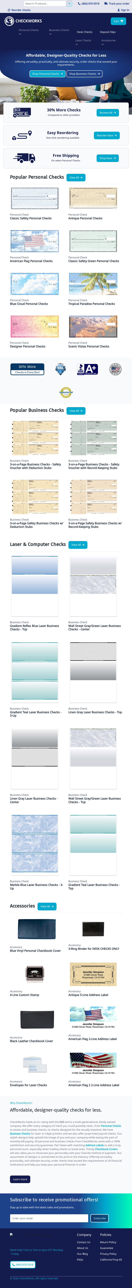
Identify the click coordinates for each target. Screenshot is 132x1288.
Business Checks (20, 1133)
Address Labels (94, 1145)
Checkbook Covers (106, 1149)
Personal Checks (111, 1126)
